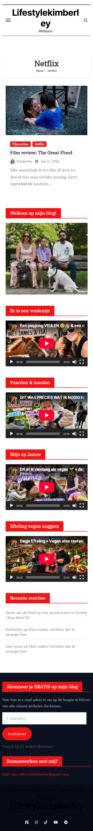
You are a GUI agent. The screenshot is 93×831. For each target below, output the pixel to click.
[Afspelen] (11, 362)
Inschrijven (17, 733)
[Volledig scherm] (81, 362)
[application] (47, 343)
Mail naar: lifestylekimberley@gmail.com (35, 774)
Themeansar (46, 796)
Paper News (68, 790)
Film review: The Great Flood (41, 152)
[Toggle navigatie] (8, 20)
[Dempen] (74, 362)
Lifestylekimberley (45, 18)
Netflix (39, 144)
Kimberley (25, 161)
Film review (20, 144)
